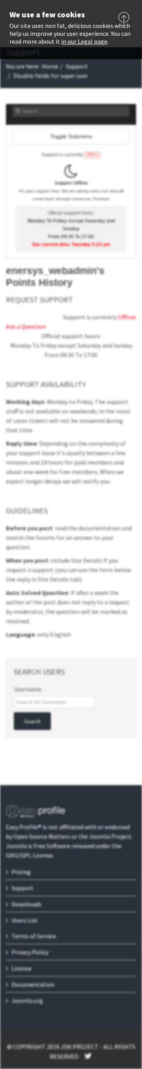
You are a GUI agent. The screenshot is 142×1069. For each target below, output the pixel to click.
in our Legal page (84, 41)
